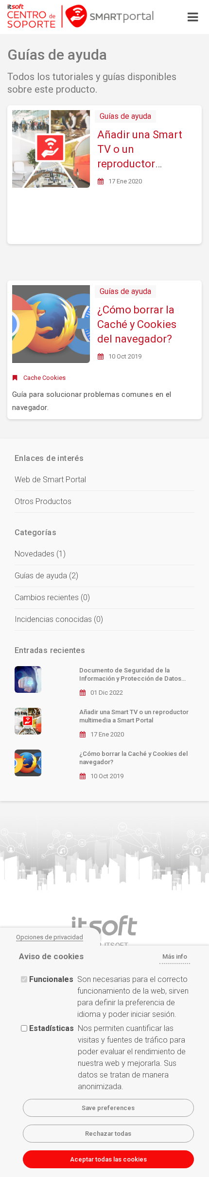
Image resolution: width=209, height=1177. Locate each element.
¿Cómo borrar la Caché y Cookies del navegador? (136, 324)
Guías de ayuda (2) (46, 575)
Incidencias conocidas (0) (59, 619)
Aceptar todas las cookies (108, 1159)
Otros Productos (43, 501)
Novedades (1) (40, 553)
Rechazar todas (108, 1133)
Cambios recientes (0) (52, 597)
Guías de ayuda (125, 116)
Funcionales (51, 979)
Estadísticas (51, 1028)
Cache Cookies (44, 377)
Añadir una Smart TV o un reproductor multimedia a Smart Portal (139, 164)
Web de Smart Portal (50, 479)
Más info (174, 956)
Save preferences (108, 1108)
